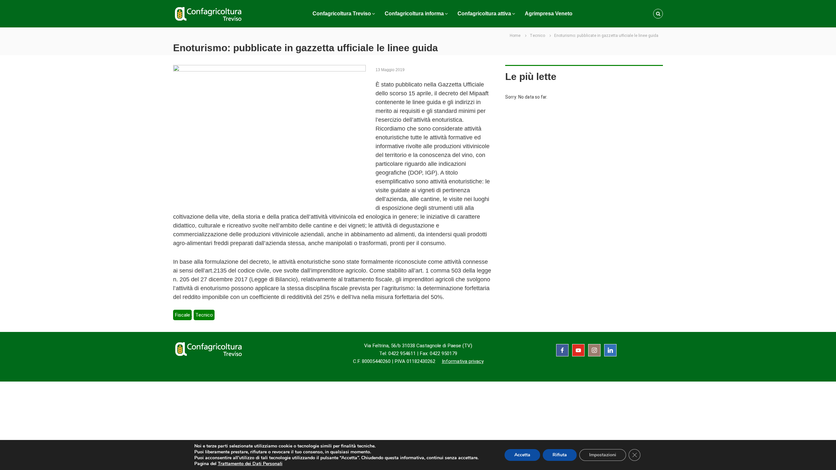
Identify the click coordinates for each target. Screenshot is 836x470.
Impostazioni (602, 455)
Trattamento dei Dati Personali (250, 464)
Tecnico (537, 36)
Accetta (522, 455)
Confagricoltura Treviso (342, 13)
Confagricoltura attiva (484, 13)
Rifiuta (560, 455)
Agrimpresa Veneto (548, 13)
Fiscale (182, 315)
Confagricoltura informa (414, 13)
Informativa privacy (463, 361)
